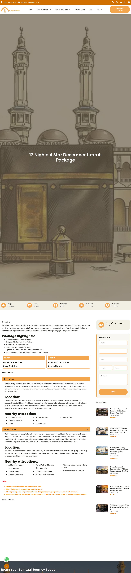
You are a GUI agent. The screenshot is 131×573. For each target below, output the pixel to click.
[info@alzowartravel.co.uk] (19, 2)
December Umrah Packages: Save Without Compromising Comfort (119, 469)
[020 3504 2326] (2, 2)
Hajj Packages (80, 9)
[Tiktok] (125, 2)
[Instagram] (117, 2)
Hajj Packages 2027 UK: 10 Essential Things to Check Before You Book (120, 488)
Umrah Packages (42, 9)
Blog (90, 9)
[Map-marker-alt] (129, 2)
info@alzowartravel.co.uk (30, 2)
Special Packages (61, 9)
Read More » (113, 417)
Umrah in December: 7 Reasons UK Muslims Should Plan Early (118, 411)
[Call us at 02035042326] (6, 566)
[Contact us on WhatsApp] (6, 559)
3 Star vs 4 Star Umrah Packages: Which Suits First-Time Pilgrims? (118, 430)
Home (30, 9)
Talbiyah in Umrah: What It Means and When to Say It (119, 507)
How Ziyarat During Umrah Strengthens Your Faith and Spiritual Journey (119, 450)
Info (98, 9)
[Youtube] (121, 2)
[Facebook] (113, 2)
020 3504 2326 (10, 2)
